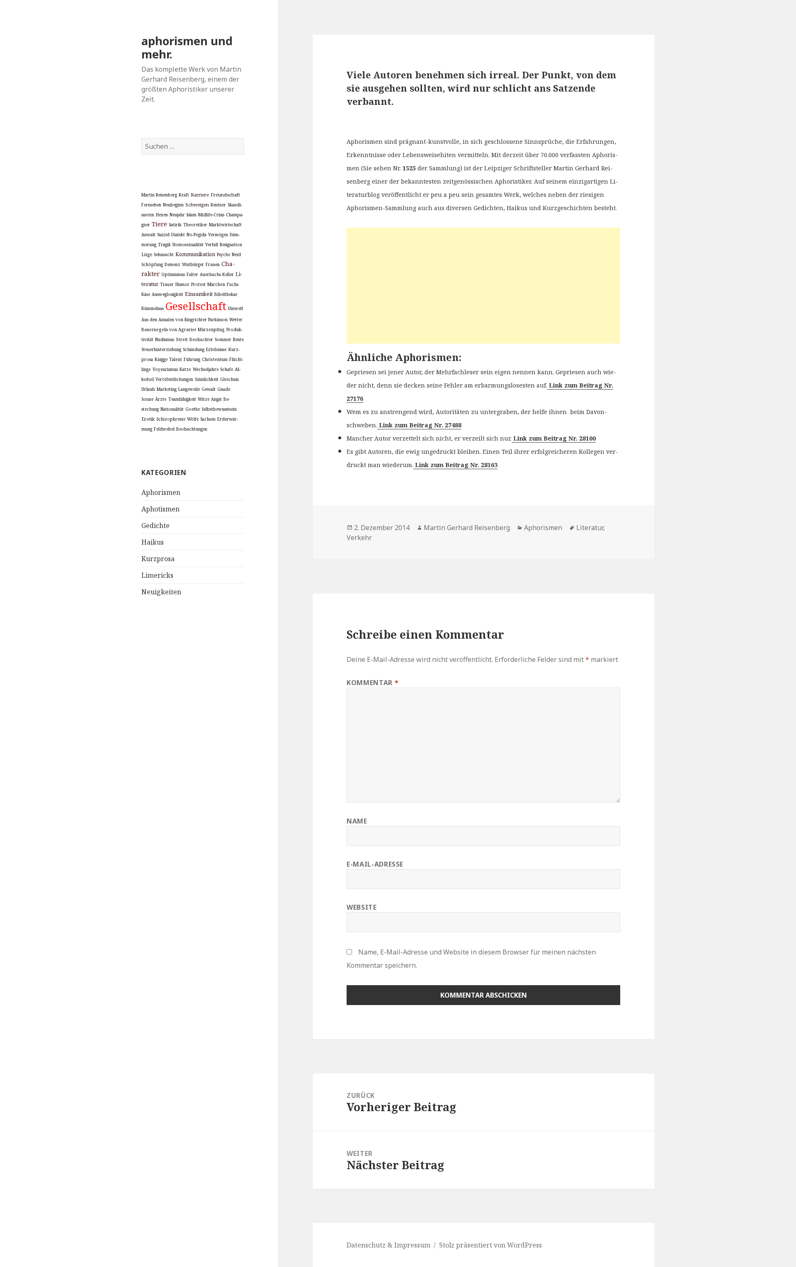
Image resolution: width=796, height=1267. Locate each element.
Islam (192, 215)
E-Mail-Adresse (375, 864)
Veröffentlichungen (174, 379)
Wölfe (193, 419)
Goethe (192, 409)
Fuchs (232, 284)
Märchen (216, 284)
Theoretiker (195, 225)
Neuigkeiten (161, 591)
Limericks (157, 575)
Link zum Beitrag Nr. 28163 (455, 465)
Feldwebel (164, 429)
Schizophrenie (170, 419)
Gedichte (155, 525)
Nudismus (164, 339)
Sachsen (208, 419)
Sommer (223, 339)
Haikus (152, 542)
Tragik (164, 244)
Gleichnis (229, 379)
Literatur (589, 527)
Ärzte (161, 399)
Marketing (167, 389)
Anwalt (148, 234)
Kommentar (372, 682)
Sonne (147, 399)
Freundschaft (225, 194)
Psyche (223, 254)
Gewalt (208, 389)
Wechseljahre (205, 369)
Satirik (175, 225)
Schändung (193, 349)
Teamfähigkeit (182, 399)
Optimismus (173, 274)
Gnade (224, 389)
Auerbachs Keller (217, 274)
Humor (182, 284)
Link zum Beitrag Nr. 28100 (554, 438)
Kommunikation (195, 254)
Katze (185, 369)
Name (357, 821)
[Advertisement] (483, 286)
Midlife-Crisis (211, 215)
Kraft (184, 195)
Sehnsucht (164, 254)
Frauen (213, 264)
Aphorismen (160, 492)
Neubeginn (173, 205)
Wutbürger (193, 264)
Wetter (236, 319)
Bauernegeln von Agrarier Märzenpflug (183, 329)
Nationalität (172, 409)
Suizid (163, 234)
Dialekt (178, 234)
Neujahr (177, 215)
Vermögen (218, 234)
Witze (203, 399)
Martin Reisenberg (159, 195)
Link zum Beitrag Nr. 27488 (419, 425)
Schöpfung (152, 264)
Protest (198, 284)
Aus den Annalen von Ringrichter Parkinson (184, 319)
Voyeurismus (165, 369)
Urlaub (148, 389)
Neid (236, 254)
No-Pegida (196, 234)
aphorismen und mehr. (187, 47)
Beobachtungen (191, 429)
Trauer (167, 284)
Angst (216, 399)
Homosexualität (188, 244)
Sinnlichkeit (206, 379)
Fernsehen (151, 205)
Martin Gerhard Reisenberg (467, 527)
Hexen (162, 215)
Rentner (218, 205)
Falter (192, 274)
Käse (145, 294)
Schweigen (197, 204)
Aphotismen (160, 509)
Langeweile (189, 389)
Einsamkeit (199, 294)
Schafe (226, 369)
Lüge (146, 254)
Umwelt (235, 308)
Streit (182, 339)
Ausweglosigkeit (167, 294)
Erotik (148, 419)
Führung (192, 359)
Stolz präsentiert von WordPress (490, 1245)
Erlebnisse (216, 349)
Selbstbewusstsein (219, 409)
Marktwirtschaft (225, 225)
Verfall (211, 244)
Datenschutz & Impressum (388, 1245)
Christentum (215, 359)
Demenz (172, 264)
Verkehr (359, 537)
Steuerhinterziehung (161, 349)
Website (361, 907)
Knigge (161, 359)
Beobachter (201, 339)
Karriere (200, 194)
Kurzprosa (158, 558)
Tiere (159, 224)
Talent (175, 359)
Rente (238, 339)
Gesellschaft (195, 306)
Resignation (231, 244)
